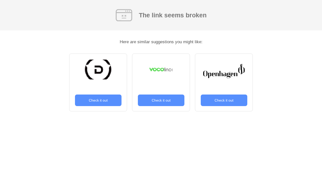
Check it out (98, 100)
